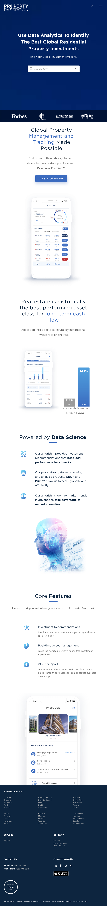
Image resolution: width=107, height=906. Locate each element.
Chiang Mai (77, 800)
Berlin (6, 813)
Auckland (7, 797)
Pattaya (76, 805)
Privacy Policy (9, 901)
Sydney (7, 807)
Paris (6, 823)
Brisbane (7, 800)
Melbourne (8, 802)
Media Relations (60, 843)
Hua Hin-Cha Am (45, 800)
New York (77, 816)
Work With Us (59, 846)
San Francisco (79, 818)
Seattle (76, 821)
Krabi (40, 805)
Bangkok (76, 797)
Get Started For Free (51, 178)
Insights (7, 841)
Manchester (8, 821)
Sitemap (36, 901)
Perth (6, 805)
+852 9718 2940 (22, 869)
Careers (57, 841)
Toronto (41, 821)
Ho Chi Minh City (45, 797)
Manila (40, 802)
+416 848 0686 (20, 865)
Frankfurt (7, 816)
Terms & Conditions (23, 901)
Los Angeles (78, 813)
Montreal (42, 816)
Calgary (41, 813)
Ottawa (41, 818)
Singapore (42, 807)
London (7, 818)
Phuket (76, 807)
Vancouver (42, 823)
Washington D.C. (80, 823)
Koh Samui (77, 802)
